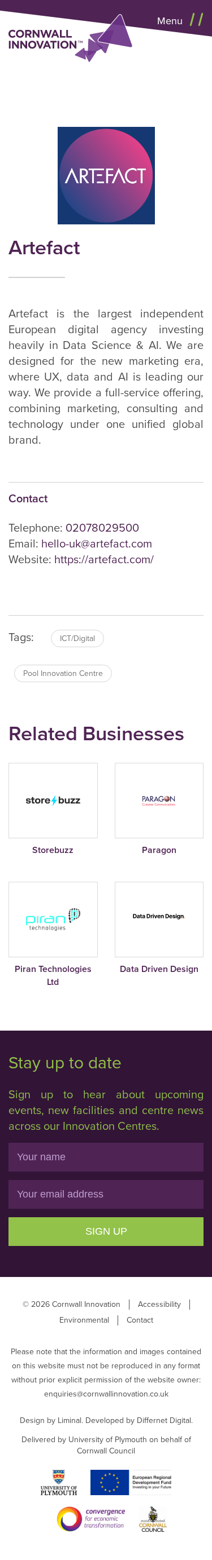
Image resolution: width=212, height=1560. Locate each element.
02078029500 (102, 528)
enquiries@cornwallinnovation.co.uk (106, 1394)
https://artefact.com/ (104, 560)
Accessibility (159, 1304)
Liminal (69, 1420)
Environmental (84, 1320)
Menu (171, 21)
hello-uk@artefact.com (96, 544)
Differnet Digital (164, 1420)
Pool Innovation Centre (63, 673)
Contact (140, 1320)
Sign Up (106, 1231)
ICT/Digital (77, 638)
